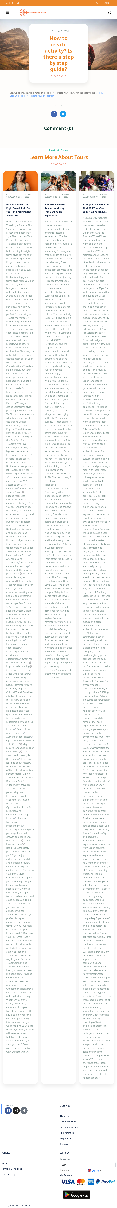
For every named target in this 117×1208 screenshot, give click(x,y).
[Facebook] (8, 1110)
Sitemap (64, 1144)
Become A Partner (69, 1127)
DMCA (4, 1163)
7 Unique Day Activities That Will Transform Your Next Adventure (96, 208)
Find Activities (67, 1132)
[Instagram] (16, 1110)
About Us (64, 1116)
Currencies (65, 1159)
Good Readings (68, 1121)
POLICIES (5, 1152)
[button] (109, 12)
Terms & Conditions (11, 1168)
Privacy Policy (8, 1174)
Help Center (66, 1138)
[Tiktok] (24, 1110)
